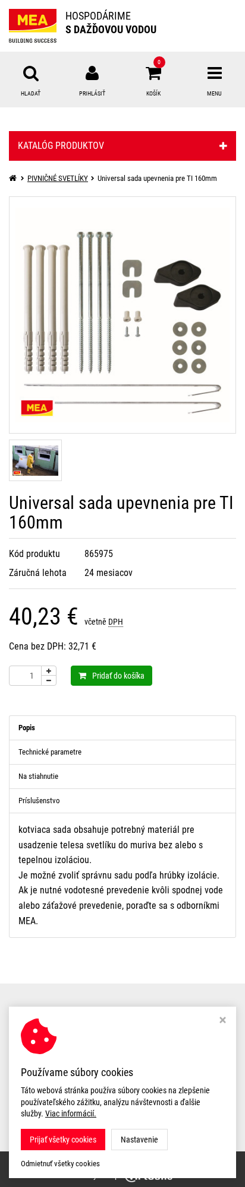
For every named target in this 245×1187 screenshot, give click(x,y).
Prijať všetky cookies (63, 1139)
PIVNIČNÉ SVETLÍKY (57, 178)
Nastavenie (139, 1139)
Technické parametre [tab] (49, 751)
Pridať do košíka (118, 675)
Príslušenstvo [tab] (39, 800)
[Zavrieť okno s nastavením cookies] (222, 1021)
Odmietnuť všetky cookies (60, 1163)
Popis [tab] (26, 727)
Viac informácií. (70, 1113)
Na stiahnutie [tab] (38, 776)
